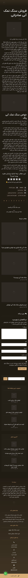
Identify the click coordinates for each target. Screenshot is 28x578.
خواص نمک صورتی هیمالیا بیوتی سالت (14, 449)
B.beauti (21, 187)
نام (26, 341)
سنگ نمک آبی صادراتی (12, 192)
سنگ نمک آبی (20, 190)
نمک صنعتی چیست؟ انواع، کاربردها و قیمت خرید (14, 466)
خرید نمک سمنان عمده (14, 533)
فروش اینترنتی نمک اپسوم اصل (14, 412)
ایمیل (25, 348)
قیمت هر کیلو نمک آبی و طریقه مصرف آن (14, 425)
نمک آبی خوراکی (22, 307)
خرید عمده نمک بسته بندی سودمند (14, 453)
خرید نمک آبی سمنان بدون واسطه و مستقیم (13, 521)
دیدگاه (24, 327)
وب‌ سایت (24, 355)
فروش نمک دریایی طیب (14, 400)
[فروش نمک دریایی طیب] (14, 395)
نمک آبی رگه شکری (21, 249)
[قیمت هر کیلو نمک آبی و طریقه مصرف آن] (14, 419)
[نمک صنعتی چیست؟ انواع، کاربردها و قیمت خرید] (14, 460)
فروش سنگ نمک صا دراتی (11, 195)
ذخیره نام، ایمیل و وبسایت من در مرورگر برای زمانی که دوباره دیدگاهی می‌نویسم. (15, 364)
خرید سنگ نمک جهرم (14, 530)
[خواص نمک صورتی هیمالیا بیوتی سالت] (14, 444)
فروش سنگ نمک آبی (22, 195)
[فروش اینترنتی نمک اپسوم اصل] (14, 407)
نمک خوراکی (8, 44)
